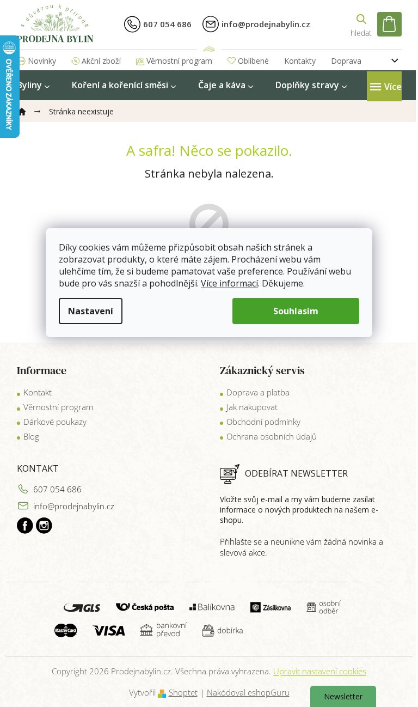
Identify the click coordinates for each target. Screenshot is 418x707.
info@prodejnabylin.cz (73, 506)
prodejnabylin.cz (25, 525)
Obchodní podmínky (263, 421)
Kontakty (300, 61)
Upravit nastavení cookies (319, 671)
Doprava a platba (258, 392)
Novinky (42, 61)
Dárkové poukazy (55, 421)
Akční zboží (101, 61)
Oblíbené (253, 61)
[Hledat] (361, 24)
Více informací (229, 283)
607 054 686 (57, 489)
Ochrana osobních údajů (271, 436)
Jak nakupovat (252, 406)
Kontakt (37, 392)
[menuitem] (33, 85)
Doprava (346, 61)
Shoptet (183, 692)
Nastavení (90, 311)
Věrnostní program (179, 61)
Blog (31, 436)
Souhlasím (295, 311)
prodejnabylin (44, 525)
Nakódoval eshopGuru (248, 692)
